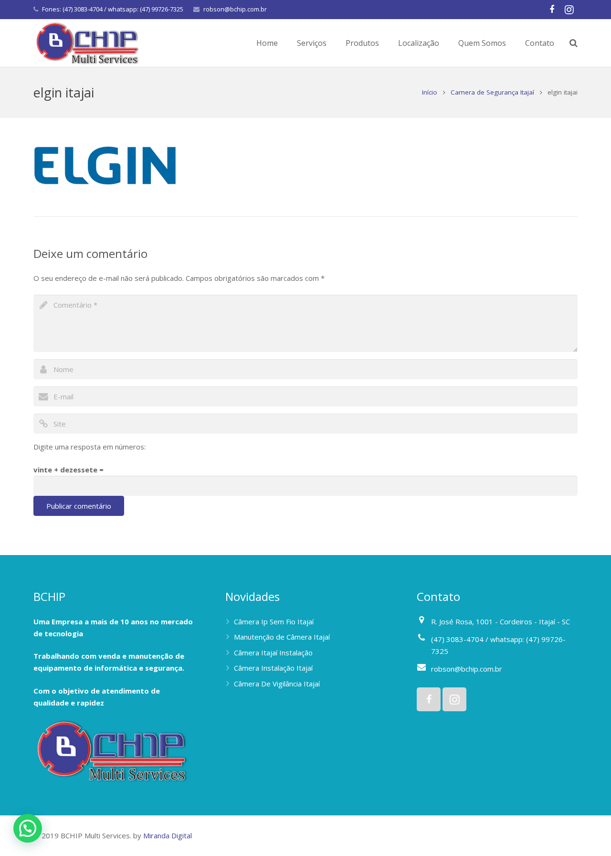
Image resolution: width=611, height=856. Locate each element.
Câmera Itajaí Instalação (273, 652)
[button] (27, 828)
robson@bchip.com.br (235, 9)
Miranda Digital (167, 835)
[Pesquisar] (573, 43)
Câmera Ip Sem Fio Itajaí (274, 621)
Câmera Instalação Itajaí (273, 668)
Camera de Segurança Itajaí (492, 92)
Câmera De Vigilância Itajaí (277, 683)
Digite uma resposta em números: (89, 446)
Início (429, 92)
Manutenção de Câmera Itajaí (282, 637)
